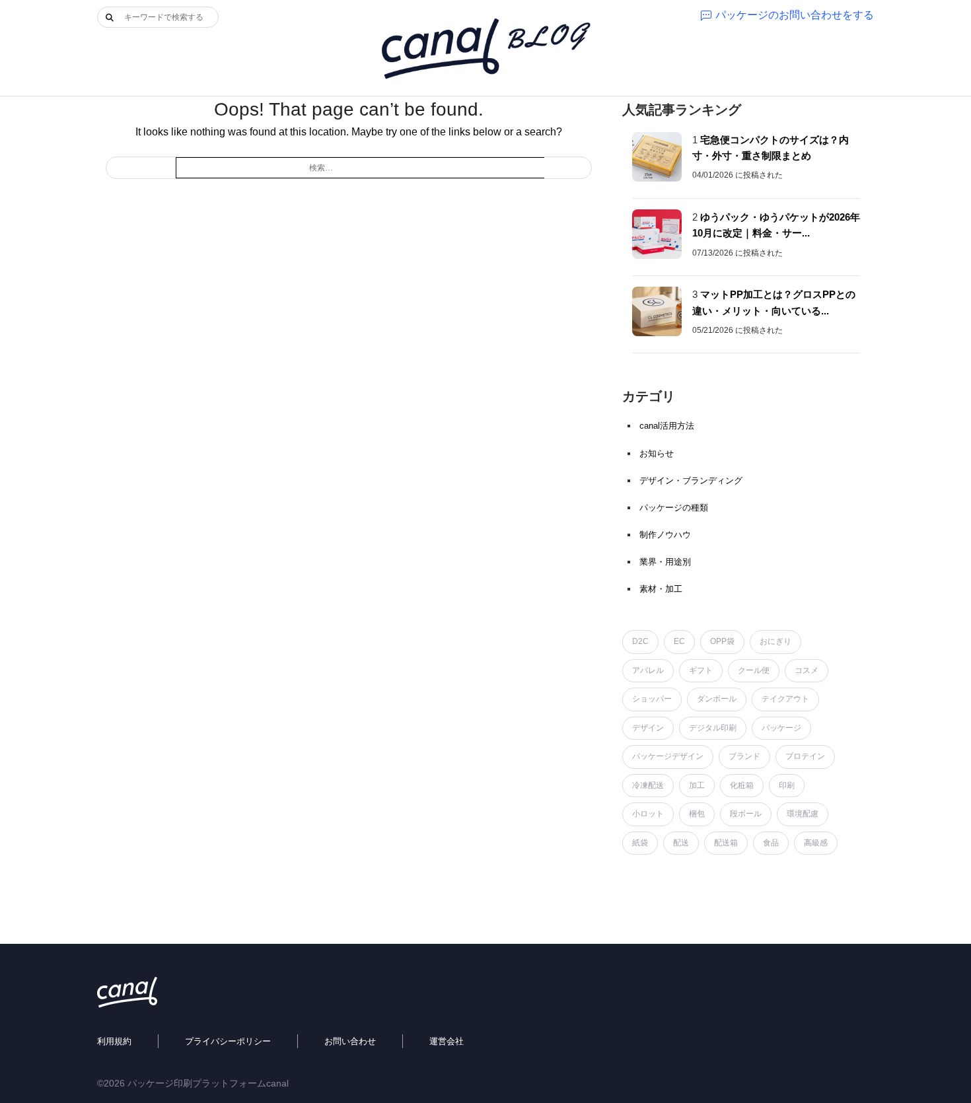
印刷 (787, 785)
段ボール (746, 813)
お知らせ (656, 453)
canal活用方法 (666, 426)
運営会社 (446, 1041)
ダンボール (717, 698)
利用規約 (114, 1041)
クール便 (754, 670)
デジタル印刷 (713, 727)
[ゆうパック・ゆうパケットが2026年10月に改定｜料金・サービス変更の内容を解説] (657, 234)
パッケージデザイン (667, 756)
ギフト (701, 670)
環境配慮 (802, 813)
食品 (771, 842)
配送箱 (726, 842)
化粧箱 (742, 785)
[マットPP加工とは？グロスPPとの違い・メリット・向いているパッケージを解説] (657, 311)
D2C (640, 641)
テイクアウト (785, 698)
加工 (697, 785)
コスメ (806, 670)
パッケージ (781, 727)
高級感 (816, 842)
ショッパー (652, 698)
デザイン (648, 727)
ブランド (744, 756)
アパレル (648, 670)
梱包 (697, 813)
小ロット (648, 813)
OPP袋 (722, 641)
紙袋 (640, 842)
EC (679, 641)
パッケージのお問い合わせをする (794, 14)
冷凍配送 (648, 785)
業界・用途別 (665, 562)
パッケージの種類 (673, 508)
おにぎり (775, 641)
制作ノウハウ (665, 535)
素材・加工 (660, 589)
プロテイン (805, 756)
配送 (681, 842)
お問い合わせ (350, 1041)
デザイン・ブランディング (690, 480)
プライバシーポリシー (228, 1041)
